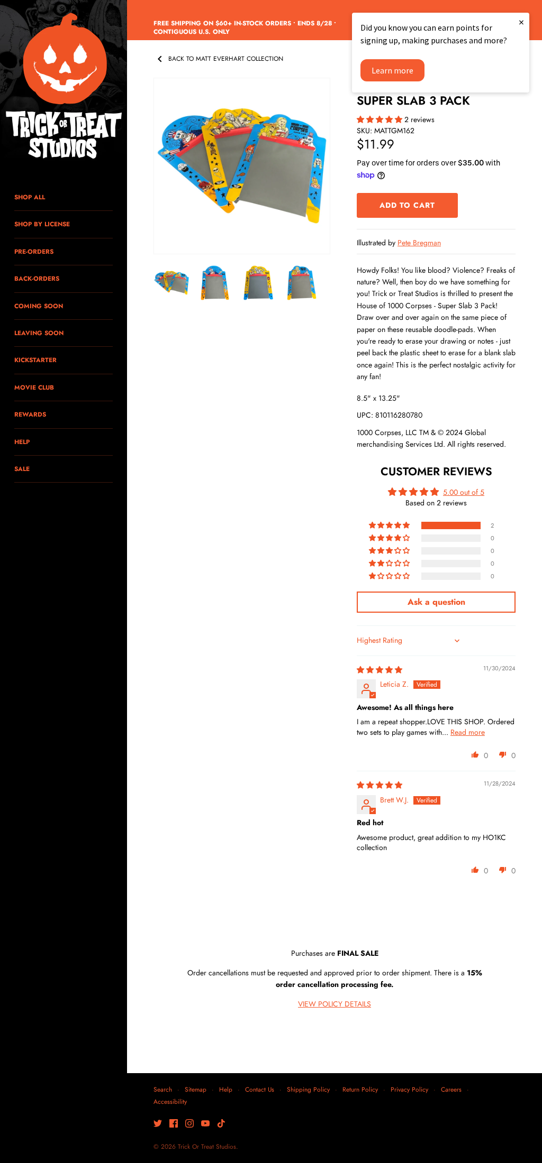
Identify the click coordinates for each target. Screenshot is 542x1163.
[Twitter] (157, 1124)
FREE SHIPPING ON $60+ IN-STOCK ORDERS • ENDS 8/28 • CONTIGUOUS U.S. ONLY (244, 27)
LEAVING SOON (39, 332)
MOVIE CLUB (34, 387)
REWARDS (30, 414)
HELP (22, 441)
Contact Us (259, 1089)
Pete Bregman (419, 242)
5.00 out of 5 (463, 492)
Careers (451, 1089)
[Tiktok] (221, 1124)
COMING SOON (38, 305)
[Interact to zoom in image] (242, 166)
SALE (22, 468)
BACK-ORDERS (36, 278)
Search (162, 1089)
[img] (379, 669)
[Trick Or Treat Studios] (63, 86)
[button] (380, 119)
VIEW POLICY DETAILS (334, 1004)
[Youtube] (205, 1124)
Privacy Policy (409, 1089)
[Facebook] (173, 1124)
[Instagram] (189, 1124)
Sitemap (195, 1089)
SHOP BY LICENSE (42, 223)
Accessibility (170, 1101)
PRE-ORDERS (33, 251)
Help (225, 1089)
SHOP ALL (29, 196)
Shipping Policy (308, 1089)
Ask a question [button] (436, 602)
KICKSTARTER (35, 359)
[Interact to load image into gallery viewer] (171, 283)
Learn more (392, 70)
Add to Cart (407, 205)
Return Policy (360, 1089)
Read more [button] (467, 732)
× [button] (521, 22)
